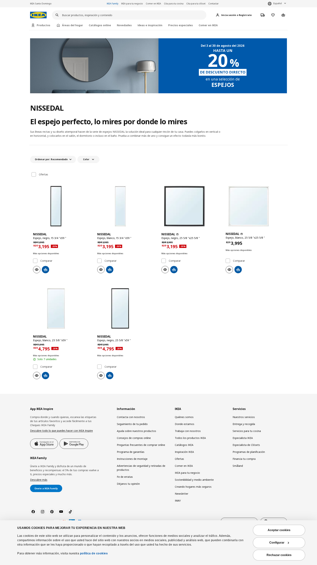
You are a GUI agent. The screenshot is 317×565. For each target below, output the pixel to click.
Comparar (46, 260)
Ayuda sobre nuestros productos (136, 431)
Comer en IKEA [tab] (208, 25)
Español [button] (277, 3)
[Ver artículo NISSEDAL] (62, 206)
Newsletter (181, 493)
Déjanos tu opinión (128, 483)
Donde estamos (184, 424)
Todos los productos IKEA (190, 438)
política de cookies (94, 553)
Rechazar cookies (279, 555)
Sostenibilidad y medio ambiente (194, 479)
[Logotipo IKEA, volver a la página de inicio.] (38, 15)
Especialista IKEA (243, 438)
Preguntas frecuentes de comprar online (141, 445)
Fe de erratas (125, 476)
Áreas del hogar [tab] (72, 25)
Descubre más (38, 479)
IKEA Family (112, 3)
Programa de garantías (130, 452)
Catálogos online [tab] (100, 25)
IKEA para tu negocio (132, 3)
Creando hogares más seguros (193, 486)
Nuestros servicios (244, 417)
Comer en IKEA (153, 3)
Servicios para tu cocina (247, 431)
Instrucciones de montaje (132, 459)
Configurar (276, 542)
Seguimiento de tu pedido (132, 424)
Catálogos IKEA (184, 445)
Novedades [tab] (124, 25)
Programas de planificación (249, 452)
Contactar (213, 3)
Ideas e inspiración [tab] (150, 25)
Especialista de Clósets (246, 445)
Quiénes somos (184, 417)
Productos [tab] (43, 25)
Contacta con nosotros (131, 417)
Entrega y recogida (244, 424)
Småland (238, 466)
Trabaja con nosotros (188, 431)
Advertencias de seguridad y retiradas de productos (141, 468)
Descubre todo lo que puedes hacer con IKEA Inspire (61, 430)
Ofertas (43, 174)
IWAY (178, 500)
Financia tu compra (244, 459)
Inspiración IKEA (184, 452)
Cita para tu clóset (195, 3)
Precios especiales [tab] (180, 25)
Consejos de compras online (134, 438)
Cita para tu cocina (173, 3)
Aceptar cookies (279, 530)
